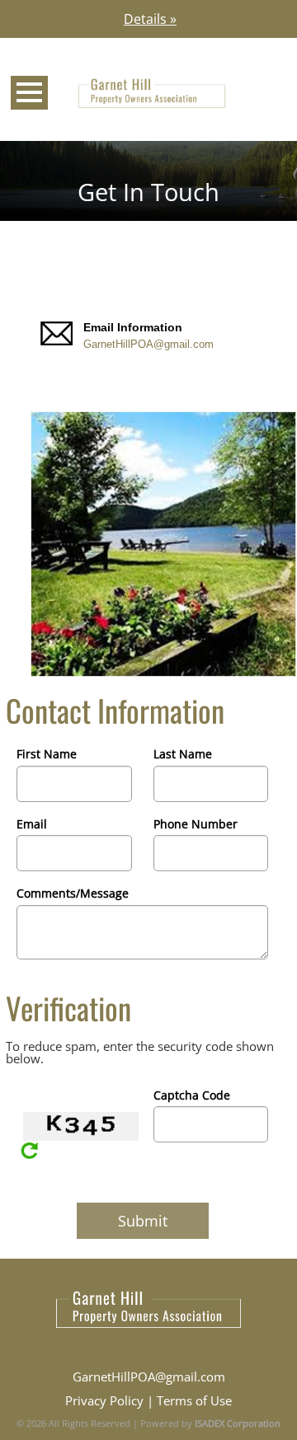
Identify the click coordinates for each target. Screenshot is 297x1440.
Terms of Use (194, 1401)
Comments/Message (72, 893)
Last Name (182, 754)
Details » (150, 19)
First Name (46, 754)
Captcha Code (191, 1095)
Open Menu (29, 93)
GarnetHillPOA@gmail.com (148, 344)
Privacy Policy (104, 1401)
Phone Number (195, 824)
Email (31, 824)
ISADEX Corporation (237, 1423)
